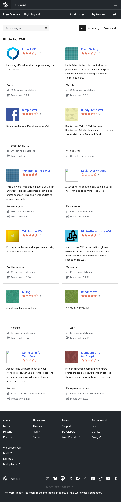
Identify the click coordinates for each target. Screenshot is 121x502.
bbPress (9, 458)
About (6, 420)
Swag (96, 437)
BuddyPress (11, 464)
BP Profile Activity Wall (96, 231)
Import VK (29, 49)
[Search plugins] (46, 28)
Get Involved (99, 420)
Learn (65, 420)
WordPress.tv (71, 437)
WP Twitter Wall (33, 231)
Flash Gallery (89, 49)
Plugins (37, 431)
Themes (37, 426)
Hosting (7, 431)
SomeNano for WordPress (32, 354)
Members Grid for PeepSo (90, 354)
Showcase (39, 420)
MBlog (26, 292)
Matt (7, 453)
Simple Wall (29, 110)
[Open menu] (116, 4)
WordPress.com (14, 447)
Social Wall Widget (93, 170)
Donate (97, 431)
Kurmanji (15, 478)
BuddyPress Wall (92, 110)
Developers (68, 431)
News (6, 426)
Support (66, 426)
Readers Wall (90, 292)
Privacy (7, 437)
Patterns (38, 437)
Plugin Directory (11, 14)
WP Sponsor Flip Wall (36, 170)
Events (96, 426)
